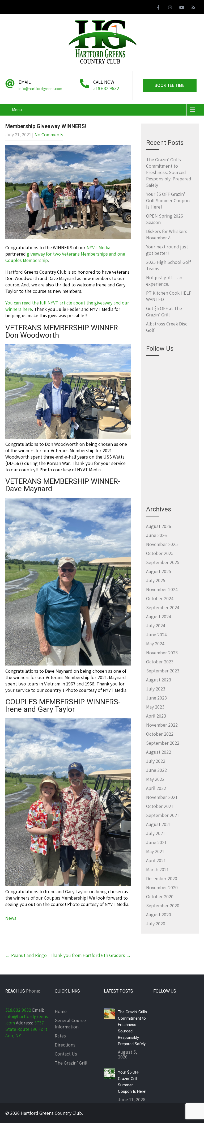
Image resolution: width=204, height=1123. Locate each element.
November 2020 (162, 887)
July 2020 (155, 924)
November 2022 (162, 725)
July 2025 (155, 580)
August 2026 (158, 526)
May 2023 (155, 707)
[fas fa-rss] (193, 8)
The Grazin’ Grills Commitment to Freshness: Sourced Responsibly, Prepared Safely (168, 172)
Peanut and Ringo (26, 955)
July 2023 (155, 689)
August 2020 (158, 915)
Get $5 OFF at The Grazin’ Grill (164, 311)
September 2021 (162, 815)
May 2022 (155, 779)
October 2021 (159, 806)
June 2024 (156, 635)
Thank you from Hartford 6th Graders (90, 955)
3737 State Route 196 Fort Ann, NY (26, 1029)
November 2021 (161, 797)
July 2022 (155, 761)
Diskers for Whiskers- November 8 (167, 234)
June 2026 (156, 535)
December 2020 (161, 878)
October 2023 (159, 662)
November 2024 (162, 589)
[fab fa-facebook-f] (158, 8)
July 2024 (155, 625)
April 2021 (156, 860)
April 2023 (156, 716)
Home (61, 1011)
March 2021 (157, 869)
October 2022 (159, 734)
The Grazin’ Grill (71, 1063)
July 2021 (155, 833)
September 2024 (162, 607)
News (10, 918)
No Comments (49, 135)
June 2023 (156, 698)
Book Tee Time (170, 85)
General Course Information (70, 1023)
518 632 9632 (106, 88)
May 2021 (155, 851)
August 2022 (158, 752)
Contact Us (66, 1054)
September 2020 (162, 905)
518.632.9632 (18, 1010)
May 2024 (155, 644)
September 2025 (162, 562)
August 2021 (158, 824)
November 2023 (162, 653)
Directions (65, 1045)
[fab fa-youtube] (181, 8)
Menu (17, 109)
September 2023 (162, 671)
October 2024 (159, 598)
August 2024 (158, 616)
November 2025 (162, 544)
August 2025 (158, 571)
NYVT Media (98, 247)
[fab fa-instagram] (170, 8)
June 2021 (156, 842)
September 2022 (162, 743)
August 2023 (158, 680)
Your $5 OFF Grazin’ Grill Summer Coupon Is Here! (168, 200)
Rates (60, 1036)
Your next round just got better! (167, 250)
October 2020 (159, 896)
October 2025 (159, 553)
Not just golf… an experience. (164, 280)
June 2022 (156, 770)
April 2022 (156, 788)
